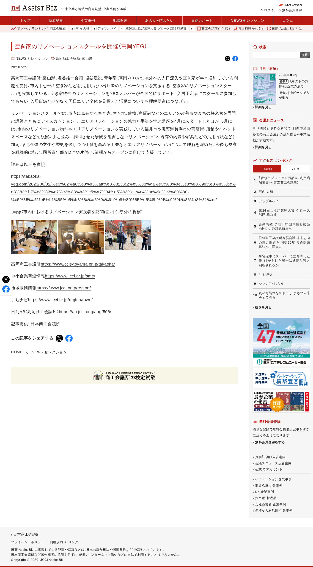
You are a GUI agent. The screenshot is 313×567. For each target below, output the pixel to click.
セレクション (247, 20)
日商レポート (202, 20)
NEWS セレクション (32, 58)
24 (267, 169)
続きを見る (263, 307)
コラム (287, 20)
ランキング (32, 28)
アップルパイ (97, 28)
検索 (304, 54)
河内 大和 (72, 28)
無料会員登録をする (270, 442)
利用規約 (56, 542)
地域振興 (120, 20)
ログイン (270, 10)
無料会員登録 (292, 10)
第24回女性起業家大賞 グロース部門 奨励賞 (146, 28)
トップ (25, 20)
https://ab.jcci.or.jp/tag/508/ (85, 311)
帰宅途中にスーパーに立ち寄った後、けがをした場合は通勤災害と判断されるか (284, 260)
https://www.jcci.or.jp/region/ (63, 288)
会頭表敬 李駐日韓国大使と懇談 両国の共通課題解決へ (284, 226)
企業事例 (88, 20)
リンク (73, 542)
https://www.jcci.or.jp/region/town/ (60, 300)
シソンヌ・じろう (271, 283)
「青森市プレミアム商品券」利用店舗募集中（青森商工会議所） (284, 180)
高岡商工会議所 (67, 58)
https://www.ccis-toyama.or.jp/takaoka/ (78, 264)
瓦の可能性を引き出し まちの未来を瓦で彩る (284, 295)
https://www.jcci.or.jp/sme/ (70, 276)
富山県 (87, 58)
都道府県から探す (251, 28)
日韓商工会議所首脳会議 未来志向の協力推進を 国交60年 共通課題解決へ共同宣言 (284, 242)
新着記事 (56, 20)
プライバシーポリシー (27, 542)
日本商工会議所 (45, 324)
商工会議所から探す (216, 28)
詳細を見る (263, 107)
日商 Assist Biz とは (287, 28)
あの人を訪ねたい (159, 20)
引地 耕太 (266, 274)
